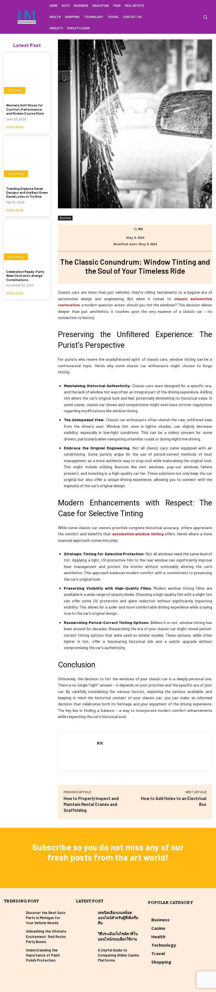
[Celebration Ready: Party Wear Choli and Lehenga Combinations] (27, 242)
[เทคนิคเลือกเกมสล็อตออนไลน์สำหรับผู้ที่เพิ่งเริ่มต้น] (85, 918)
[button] (205, 17)
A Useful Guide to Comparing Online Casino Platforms (118, 955)
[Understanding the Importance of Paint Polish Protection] (13, 955)
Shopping (16, 174)
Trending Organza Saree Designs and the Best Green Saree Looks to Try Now (27, 192)
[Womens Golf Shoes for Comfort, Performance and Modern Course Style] (27, 76)
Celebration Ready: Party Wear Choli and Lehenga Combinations (25, 275)
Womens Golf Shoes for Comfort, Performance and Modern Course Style (25, 109)
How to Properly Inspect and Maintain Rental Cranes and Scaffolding (91, 804)
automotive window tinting (138, 533)
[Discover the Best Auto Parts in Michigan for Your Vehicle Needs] (13, 918)
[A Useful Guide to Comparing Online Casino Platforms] (85, 955)
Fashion (14, 90)
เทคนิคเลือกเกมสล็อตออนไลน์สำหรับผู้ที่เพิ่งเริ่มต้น (118, 917)
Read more (15, 127)
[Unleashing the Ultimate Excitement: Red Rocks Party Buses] (13, 936)
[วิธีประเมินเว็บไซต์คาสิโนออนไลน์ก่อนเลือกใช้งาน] (85, 936)
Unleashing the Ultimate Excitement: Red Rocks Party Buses (46, 936)
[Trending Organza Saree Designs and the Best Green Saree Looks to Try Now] (27, 159)
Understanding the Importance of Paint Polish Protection (43, 955)
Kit (140, 229)
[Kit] (130, 229)
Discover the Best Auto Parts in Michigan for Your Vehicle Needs (46, 917)
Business (65, 218)
